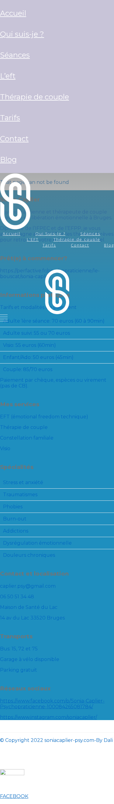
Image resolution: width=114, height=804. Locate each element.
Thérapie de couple (34, 96)
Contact (14, 138)
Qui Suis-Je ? (22, 34)
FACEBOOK (14, 796)
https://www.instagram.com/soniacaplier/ (48, 717)
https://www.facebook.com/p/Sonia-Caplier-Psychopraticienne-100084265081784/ (52, 703)
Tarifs (10, 117)
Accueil (13, 13)
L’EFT (8, 75)
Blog (8, 159)
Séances (15, 55)
